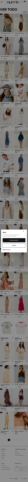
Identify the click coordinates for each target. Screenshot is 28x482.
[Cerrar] (23, 231)
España (14, 245)
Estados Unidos (14, 240)
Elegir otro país (6, 249)
